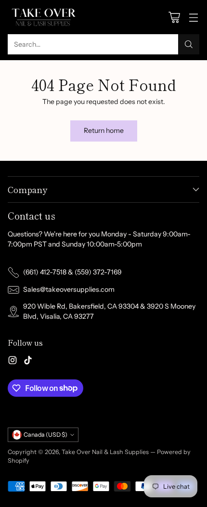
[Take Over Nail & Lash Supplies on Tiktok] (28, 361)
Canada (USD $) (45, 434)
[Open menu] (193, 17)
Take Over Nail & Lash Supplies (105, 451)
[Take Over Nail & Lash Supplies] (44, 17)
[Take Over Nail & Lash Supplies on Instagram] (12, 361)
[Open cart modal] (174, 17)
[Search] (188, 44)
